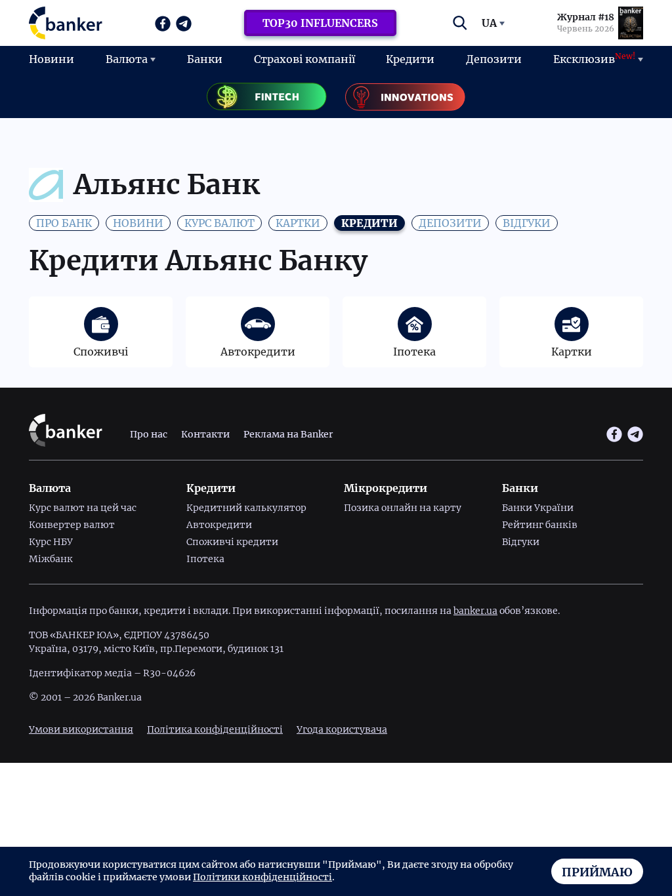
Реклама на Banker (288, 434)
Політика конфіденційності (215, 729)
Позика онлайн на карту (402, 508)
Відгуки (527, 223)
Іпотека (205, 559)
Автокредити (219, 525)
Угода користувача (342, 729)
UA (489, 23)
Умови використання (81, 729)
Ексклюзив (594, 58)
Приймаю (597, 872)
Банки (204, 59)
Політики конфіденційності (262, 877)
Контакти (205, 434)
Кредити (410, 59)
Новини (51, 59)
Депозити (494, 59)
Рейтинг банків (540, 525)
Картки (298, 223)
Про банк (64, 223)
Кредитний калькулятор (246, 508)
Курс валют (219, 223)
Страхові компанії (304, 59)
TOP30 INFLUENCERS (320, 23)
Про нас (148, 434)
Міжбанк (51, 559)
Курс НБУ (51, 542)
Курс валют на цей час (82, 508)
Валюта (127, 59)
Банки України (538, 508)
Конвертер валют (72, 525)
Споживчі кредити (232, 542)
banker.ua (475, 611)
